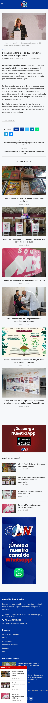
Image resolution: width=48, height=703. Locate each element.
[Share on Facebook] (22, 129)
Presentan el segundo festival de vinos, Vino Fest (30, 492)
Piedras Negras (9, 120)
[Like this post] (17, 129)
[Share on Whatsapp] (37, 129)
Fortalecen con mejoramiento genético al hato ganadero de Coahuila (28, 665)
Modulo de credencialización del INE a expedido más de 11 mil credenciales (31, 479)
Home (6, 43)
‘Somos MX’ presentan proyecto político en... (18, 696)
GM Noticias (8, 59)
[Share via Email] (11, 134)
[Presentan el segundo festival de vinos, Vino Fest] (9, 494)
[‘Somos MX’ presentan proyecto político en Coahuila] (24, 262)
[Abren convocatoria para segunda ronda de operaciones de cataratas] (24, 301)
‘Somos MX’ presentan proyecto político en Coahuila (24, 280)
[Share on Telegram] (6, 134)
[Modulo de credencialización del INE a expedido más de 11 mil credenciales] (24, 221)
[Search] (46, 4)
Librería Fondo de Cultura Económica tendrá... (18, 673)
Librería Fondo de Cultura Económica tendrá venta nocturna (31, 465)
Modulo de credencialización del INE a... (18, 685)
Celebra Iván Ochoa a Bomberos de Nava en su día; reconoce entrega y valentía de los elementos (30, 677)
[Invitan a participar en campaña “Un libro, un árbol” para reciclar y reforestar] (24, 342)
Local (15, 43)
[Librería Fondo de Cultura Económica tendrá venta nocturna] (24, 180)
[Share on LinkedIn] (32, 129)
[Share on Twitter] (27, 129)
